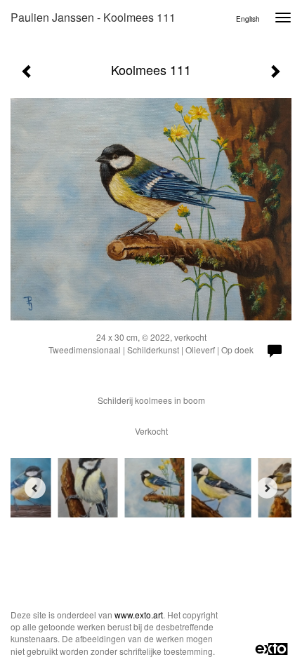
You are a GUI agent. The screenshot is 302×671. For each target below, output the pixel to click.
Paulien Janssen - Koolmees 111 (93, 17)
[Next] (266, 488)
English (248, 19)
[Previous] (35, 488)
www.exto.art (138, 615)
